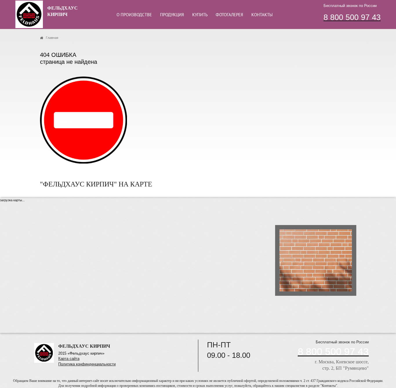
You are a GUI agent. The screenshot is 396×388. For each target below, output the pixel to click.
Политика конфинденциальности (87, 364)
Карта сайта (68, 358)
